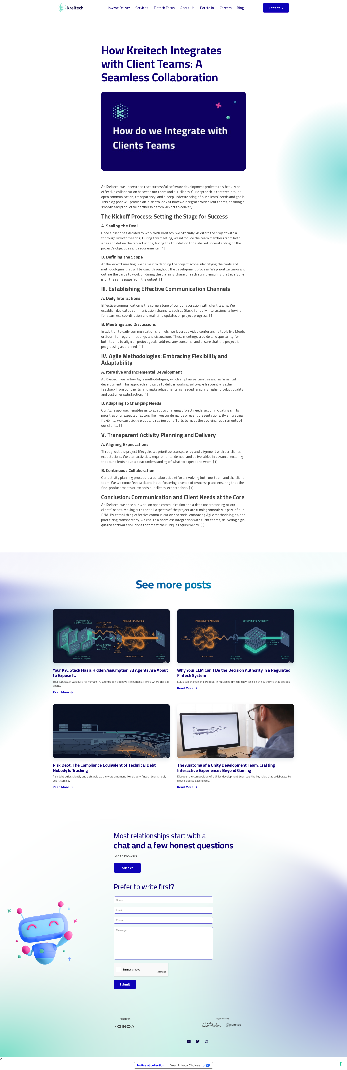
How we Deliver (118, 7)
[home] (70, 7)
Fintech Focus (164, 7)
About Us (187, 7)
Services (141, 7)
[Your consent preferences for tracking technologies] (340, 1063)
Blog (240, 7)
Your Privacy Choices (185, 1065)
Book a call (127, 868)
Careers (226, 7)
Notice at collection (150, 1065)
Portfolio (207, 7)
